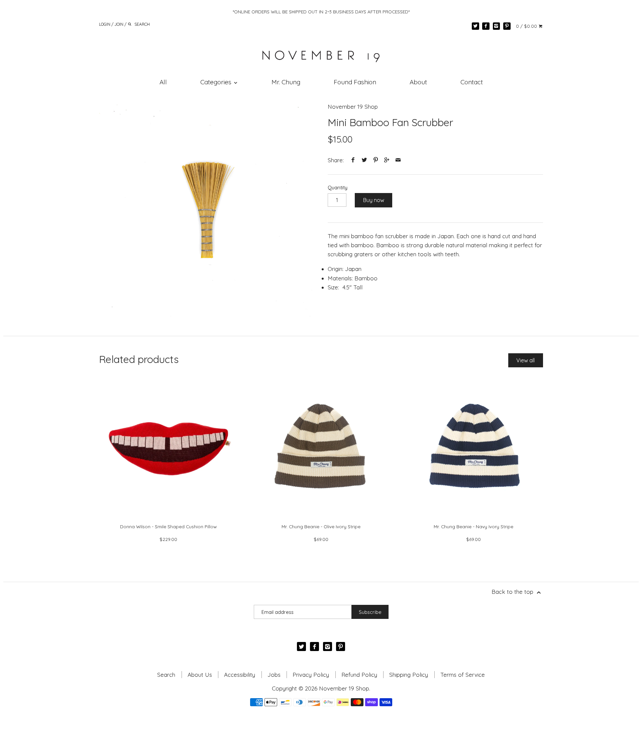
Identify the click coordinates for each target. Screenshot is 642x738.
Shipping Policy (408, 674)
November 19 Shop (353, 106)
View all (525, 360)
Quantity (337, 188)
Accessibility (239, 674)
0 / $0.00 (527, 26)
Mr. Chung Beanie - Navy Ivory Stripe (473, 526)
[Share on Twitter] (364, 160)
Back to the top (513, 591)
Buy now (373, 200)
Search (166, 674)
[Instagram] (496, 26)
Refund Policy (359, 674)
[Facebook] (486, 26)
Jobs (274, 674)
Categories (216, 82)
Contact (471, 82)
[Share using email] (398, 160)
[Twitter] (475, 26)
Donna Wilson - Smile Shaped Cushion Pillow (168, 526)
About (418, 82)
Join (118, 23)
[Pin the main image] (375, 160)
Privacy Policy (311, 674)
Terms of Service (462, 674)
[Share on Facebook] (353, 160)
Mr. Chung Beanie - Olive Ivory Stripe (321, 526)
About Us (200, 674)
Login (104, 23)
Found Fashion (355, 82)
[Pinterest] (507, 26)
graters (363, 254)
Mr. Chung (286, 82)
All (163, 82)
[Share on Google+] (387, 160)
